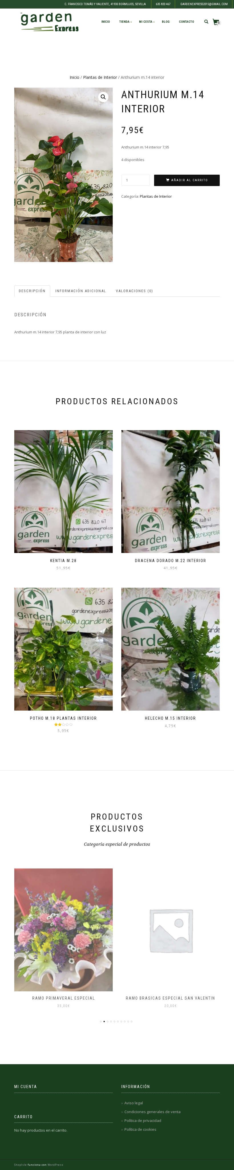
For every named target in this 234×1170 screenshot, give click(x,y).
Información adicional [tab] (80, 291)
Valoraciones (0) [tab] (134, 291)
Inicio (105, 22)
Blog (166, 22)
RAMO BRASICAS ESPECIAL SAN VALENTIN (170, 998)
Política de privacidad (142, 1120)
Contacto (186, 22)
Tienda (124, 22)
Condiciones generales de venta (152, 1111)
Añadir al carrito (189, 180)
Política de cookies (140, 1129)
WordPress (55, 1165)
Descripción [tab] (32, 291)
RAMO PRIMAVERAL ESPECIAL (63, 998)
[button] (103, 97)
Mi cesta (145, 22)
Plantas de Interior (100, 77)
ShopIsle (21, 1165)
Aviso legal (133, 1102)
